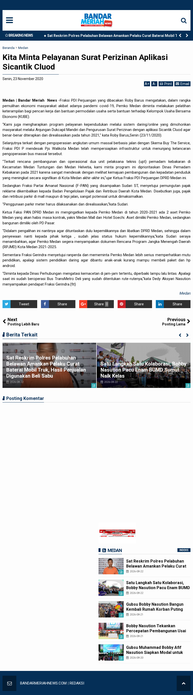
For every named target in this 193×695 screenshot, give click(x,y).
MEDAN (115, 550)
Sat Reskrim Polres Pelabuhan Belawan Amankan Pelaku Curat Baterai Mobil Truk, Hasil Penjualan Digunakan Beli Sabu (115, 37)
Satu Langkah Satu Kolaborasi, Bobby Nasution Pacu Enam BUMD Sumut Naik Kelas (143, 370)
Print (168, 84)
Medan (184, 293)
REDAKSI (77, 683)
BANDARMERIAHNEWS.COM (43, 683)
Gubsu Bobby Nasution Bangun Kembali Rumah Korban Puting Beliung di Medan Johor (154, 609)
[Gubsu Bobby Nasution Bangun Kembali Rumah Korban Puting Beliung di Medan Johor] (111, 609)
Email (184, 84)
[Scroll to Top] (183, 683)
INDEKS (183, 550)
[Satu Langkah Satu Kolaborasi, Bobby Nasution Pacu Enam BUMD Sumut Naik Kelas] (111, 588)
